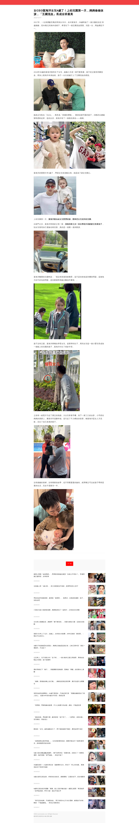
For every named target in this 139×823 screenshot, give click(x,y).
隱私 (48, 816)
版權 (51, 816)
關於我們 (36, 816)
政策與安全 (41, 816)
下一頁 (69, 563)
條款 (45, 816)
